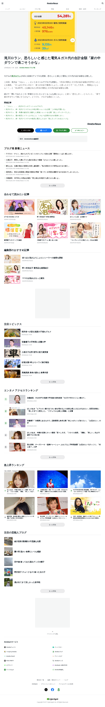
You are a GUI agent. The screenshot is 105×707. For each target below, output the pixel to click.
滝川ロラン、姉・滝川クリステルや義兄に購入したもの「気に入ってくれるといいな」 (38, 118)
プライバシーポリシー (48, 684)
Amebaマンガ (59, 661)
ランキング (97, 9)
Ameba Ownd (10, 656)
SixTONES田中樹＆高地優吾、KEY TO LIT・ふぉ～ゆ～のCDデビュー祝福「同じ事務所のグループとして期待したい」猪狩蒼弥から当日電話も (87, 491)
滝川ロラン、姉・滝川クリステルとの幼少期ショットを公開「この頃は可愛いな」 (36, 109)
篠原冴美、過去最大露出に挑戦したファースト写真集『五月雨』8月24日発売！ (20, 517)
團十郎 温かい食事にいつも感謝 (27, 551)
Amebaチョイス (11, 647)
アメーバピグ (58, 656)
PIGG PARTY (10, 661)
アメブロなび (10, 670)
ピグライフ (9, 665)
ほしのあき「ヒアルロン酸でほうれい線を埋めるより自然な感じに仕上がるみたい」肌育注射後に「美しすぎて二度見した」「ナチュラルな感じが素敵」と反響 (63, 410)
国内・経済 (82, 9)
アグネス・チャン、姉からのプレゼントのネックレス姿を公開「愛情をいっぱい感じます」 (39, 154)
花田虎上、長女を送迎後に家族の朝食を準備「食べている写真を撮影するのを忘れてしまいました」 (43, 172)
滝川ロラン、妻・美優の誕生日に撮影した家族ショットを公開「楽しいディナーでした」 (38, 112)
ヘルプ (66, 680)
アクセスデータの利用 (66, 684)
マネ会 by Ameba (11, 652)
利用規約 (35, 684)
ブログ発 (37, 9)
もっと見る (52, 185)
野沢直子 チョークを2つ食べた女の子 (29, 572)
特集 (52, 9)
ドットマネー (58, 647)
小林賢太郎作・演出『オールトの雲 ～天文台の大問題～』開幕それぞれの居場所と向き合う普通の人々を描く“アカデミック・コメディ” (53, 491)
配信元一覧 (40, 680)
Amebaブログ (59, 652)
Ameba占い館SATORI (61, 665)
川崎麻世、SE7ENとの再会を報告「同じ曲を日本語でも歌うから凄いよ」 (33, 178)
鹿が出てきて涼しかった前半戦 (27, 582)
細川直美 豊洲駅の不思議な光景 (27, 541)
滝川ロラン (16, 76)
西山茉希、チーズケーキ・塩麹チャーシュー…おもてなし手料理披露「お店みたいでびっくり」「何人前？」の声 (53, 518)
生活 (67, 9)
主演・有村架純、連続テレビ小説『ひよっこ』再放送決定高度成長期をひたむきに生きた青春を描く (86, 518)
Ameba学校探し (59, 670)
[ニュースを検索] (102, 3)
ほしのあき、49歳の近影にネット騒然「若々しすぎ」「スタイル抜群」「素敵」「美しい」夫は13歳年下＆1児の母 (20, 491)
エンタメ (22, 9)
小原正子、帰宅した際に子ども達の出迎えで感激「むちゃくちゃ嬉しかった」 (34, 160)
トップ (7, 9)
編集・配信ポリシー (53, 680)
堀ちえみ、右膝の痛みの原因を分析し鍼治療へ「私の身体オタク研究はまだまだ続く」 (38, 166)
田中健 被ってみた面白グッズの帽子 (29, 562)
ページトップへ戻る (52, 634)
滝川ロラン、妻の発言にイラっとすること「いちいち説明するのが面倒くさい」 (35, 115)
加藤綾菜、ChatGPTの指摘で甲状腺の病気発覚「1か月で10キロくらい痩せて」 (56, 398)
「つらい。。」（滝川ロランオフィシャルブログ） (24, 106)
